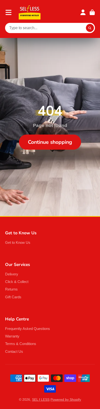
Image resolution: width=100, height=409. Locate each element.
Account (83, 12)
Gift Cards (13, 297)
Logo (30, 12)
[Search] (90, 28)
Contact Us (14, 351)
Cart (92, 12)
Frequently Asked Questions (27, 329)
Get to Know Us (17, 242)
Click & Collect (16, 282)
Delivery (11, 274)
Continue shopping (50, 142)
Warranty (12, 336)
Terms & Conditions (20, 344)
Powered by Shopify (65, 399)
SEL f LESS (41, 399)
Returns (11, 289)
